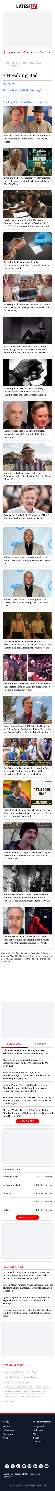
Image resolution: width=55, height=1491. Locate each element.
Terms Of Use (21, 1474)
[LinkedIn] (35, 1466)
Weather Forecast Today (16, 1392)
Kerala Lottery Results (30, 1397)
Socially (31, 52)
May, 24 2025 (9, 84)
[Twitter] (13, 1466)
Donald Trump (30, 1377)
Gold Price (25, 1382)
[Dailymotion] (18, 1466)
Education (8, 1434)
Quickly (15, 52)
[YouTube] (24, 1466)
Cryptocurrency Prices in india (19, 1387)
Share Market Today (14, 1372)
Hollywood (38, 1430)
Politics (6, 1426)
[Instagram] (30, 1466)
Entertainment (43, 1422)
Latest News (14, 1044)
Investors (9, 1477)
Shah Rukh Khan (12, 1377)
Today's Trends (27, 1217)
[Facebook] (7, 1466)
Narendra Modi (38, 1392)
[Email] (46, 1466)
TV (34, 1434)
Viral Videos (10, 1382)
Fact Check (32, 1372)
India (6, 1422)
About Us (8, 1474)
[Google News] (41, 1466)
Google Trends (13, 1169)
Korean (37, 1441)
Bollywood (38, 1426)
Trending (47, 52)
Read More (27, 1121)
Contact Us (35, 1474)
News (5, 1438)
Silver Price (10, 1397)
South (36, 1438)
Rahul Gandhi (43, 1387)
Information (9, 1430)
